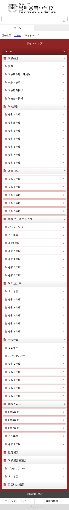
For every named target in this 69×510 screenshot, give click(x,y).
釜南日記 (13, 170)
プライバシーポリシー (17, 501)
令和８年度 (14, 162)
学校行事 (13, 339)
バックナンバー (16, 227)
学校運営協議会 (17, 460)
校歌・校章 (14, 82)
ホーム (17, 27)
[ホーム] (34, 8)
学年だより (14, 283)
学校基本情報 (15, 98)
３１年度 (13, 235)
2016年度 (13, 420)
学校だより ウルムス (20, 219)
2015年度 (13, 412)
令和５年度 (14, 146)
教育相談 (13, 452)
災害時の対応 (16, 484)
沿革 (10, 66)
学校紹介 (13, 58)
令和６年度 (14, 203)
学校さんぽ (14, 403)
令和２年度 (14, 114)
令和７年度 (14, 154)
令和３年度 (14, 130)
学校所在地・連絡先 (19, 74)
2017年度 (13, 428)
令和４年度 (14, 138)
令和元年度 (14, 122)
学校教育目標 (15, 90)
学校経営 (13, 106)
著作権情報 (52, 501)
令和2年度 (13, 243)
